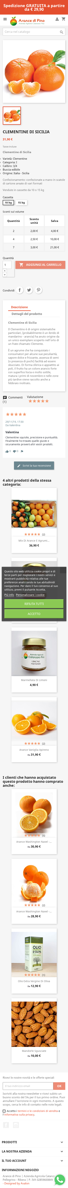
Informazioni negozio (20, 1170)
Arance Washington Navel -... (34, 841)
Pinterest (38, 290)
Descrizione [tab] (19, 307)
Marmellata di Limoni (34, 680)
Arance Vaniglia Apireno (34, 749)
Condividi (19, 290)
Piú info (9, 595)
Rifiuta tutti (34, 604)
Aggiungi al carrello (40, 265)
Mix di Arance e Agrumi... (34, 540)
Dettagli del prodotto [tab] (27, 314)
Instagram (16, 1125)
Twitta (29, 290)
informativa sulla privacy (19, 1114)
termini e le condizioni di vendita (38, 1111)
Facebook (6, 1125)
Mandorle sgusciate (34, 1051)
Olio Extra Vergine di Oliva (34, 981)
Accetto (34, 614)
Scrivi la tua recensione (36, 465)
